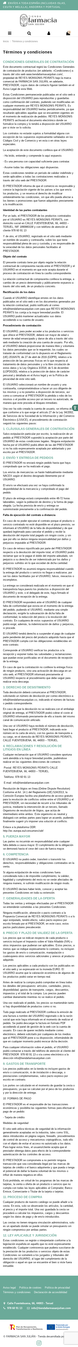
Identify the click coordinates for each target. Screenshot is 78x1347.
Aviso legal (9, 1287)
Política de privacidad (57, 1287)
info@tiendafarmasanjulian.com (51, 1308)
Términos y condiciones (17, 1292)
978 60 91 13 (14, 1308)
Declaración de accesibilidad (50, 1292)
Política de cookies (30, 1287)
